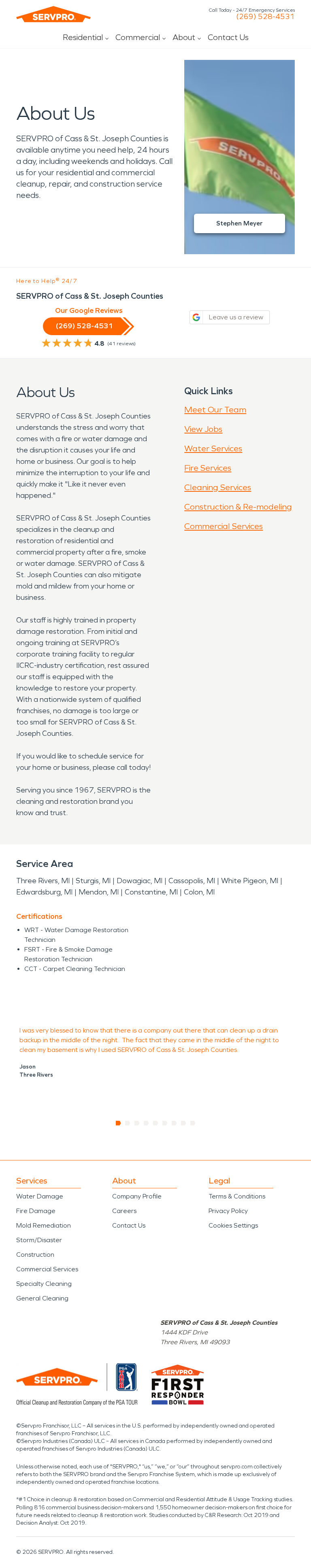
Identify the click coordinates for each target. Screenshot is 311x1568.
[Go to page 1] (118, 1123)
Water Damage (39, 1196)
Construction (35, 1254)
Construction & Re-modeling (238, 506)
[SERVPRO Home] (53, 14)
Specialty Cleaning (44, 1284)
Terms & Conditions (237, 1196)
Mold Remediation (43, 1225)
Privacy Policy (228, 1211)
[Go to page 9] (193, 1123)
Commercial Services (223, 526)
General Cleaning (42, 1298)
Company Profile (137, 1196)
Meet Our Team (215, 409)
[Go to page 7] (174, 1123)
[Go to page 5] (155, 1123)
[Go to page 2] (127, 1123)
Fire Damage (35, 1211)
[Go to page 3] (137, 1123)
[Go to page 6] (165, 1123)
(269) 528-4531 (265, 16)
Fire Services (207, 468)
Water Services (213, 448)
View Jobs (203, 429)
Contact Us (228, 37)
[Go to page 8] (183, 1123)
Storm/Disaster (39, 1240)
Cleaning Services (217, 487)
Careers (124, 1211)
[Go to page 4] (146, 1123)
